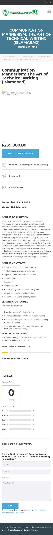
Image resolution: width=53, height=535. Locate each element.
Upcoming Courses (10, 94)
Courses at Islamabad (27, 57)
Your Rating (6, 478)
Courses (12, 57)
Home (4, 57)
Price (4, 142)
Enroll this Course (20, 153)
